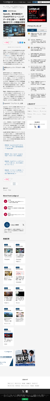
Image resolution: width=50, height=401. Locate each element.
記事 (36, 2)
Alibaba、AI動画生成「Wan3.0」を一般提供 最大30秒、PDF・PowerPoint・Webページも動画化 (38, 83)
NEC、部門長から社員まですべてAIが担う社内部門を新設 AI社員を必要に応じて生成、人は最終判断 (38, 61)
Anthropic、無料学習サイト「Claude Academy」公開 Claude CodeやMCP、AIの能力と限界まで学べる (38, 41)
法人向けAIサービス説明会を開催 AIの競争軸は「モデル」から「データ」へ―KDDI (38, 89)
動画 (41, 2)
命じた (7, 55)
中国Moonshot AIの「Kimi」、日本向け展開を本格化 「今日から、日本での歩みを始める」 (38, 35)
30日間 (42, 30)
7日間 (32, 30)
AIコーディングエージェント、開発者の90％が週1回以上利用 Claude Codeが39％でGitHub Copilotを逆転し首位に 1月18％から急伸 (38, 68)
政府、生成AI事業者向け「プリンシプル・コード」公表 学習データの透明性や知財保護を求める (38, 49)
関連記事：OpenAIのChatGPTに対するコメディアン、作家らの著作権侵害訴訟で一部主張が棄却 (14, 146)
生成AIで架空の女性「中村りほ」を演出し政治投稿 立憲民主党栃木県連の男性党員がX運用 (38, 55)
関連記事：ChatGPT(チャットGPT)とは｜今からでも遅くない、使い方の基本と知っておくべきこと (14, 162)
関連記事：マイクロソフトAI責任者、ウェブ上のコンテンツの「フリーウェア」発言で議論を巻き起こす (14, 171)
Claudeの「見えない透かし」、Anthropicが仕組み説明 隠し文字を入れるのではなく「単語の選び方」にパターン (38, 76)
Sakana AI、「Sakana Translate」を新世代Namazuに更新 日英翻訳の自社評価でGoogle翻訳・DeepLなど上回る (38, 96)
